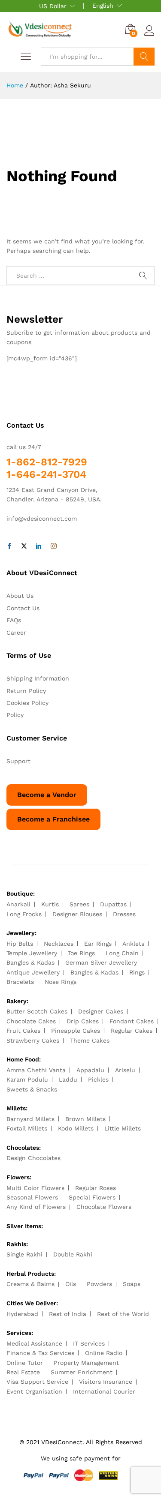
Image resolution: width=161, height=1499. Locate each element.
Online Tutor (24, 1362)
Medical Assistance (34, 1343)
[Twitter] (24, 546)
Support (18, 761)
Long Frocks (24, 914)
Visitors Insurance (105, 1381)
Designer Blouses (77, 914)
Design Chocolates (33, 1157)
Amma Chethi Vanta (36, 1070)
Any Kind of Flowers (36, 1206)
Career (16, 632)
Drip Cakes (83, 1021)
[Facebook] (9, 546)
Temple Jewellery (31, 953)
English (102, 6)
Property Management (86, 1362)
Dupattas (113, 904)
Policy (15, 714)
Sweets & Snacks (31, 1089)
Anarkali (18, 904)
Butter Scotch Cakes (36, 1011)
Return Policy (26, 690)
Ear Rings (98, 943)
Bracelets (20, 981)
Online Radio (103, 1352)
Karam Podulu (27, 1079)
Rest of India (67, 1313)
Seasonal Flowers (32, 1197)
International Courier (104, 1391)
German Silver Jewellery (101, 962)
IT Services (89, 1343)
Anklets (133, 943)
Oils (70, 1283)
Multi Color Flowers (35, 1187)
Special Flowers (92, 1197)
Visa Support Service (37, 1381)
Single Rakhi (24, 1254)
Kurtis (50, 904)
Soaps (131, 1283)
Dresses (124, 914)
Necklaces (58, 943)
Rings (137, 972)
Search (144, 57)
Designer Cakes (100, 1011)
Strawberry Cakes (32, 1040)
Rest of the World (123, 1313)
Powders (99, 1283)
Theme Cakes (89, 1040)
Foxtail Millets (26, 1128)
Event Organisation (34, 1391)
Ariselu (125, 1070)
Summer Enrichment (81, 1372)
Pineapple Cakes (75, 1030)
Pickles (98, 1079)
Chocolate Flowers (103, 1206)
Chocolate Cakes (31, 1021)
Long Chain (122, 953)
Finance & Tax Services (40, 1352)
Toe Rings (81, 953)
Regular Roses (95, 1187)
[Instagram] (53, 546)
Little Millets (122, 1128)
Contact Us (22, 608)
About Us (19, 595)
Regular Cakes (131, 1030)
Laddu (68, 1079)
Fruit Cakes (23, 1030)
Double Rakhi (72, 1254)
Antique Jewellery (33, 972)
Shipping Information (37, 678)
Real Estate (23, 1372)
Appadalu (90, 1070)
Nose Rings (60, 981)
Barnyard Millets (30, 1118)
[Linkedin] (38, 546)
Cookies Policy (27, 702)
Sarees (79, 904)
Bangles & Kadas (30, 962)
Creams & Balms (30, 1283)
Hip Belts (19, 943)
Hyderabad (22, 1313)
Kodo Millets (76, 1128)
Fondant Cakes (131, 1021)
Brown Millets (85, 1118)
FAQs (13, 620)
